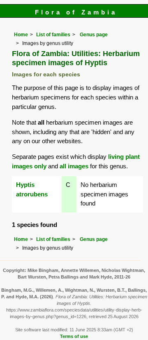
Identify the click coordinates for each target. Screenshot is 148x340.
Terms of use (74, 336)
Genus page (94, 35)
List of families (53, 35)
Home (21, 35)
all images (74, 166)
